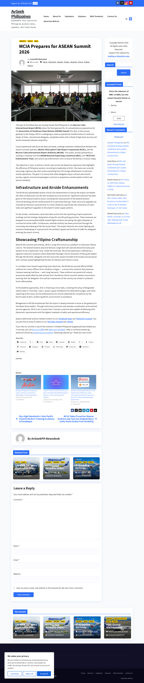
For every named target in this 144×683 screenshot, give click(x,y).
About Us (57, 16)
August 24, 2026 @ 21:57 (57, 631)
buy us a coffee (38, 329)
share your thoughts (56, 329)
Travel (23, 462)
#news (86, 62)
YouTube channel (55, 321)
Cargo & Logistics (120, 618)
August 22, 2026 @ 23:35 (118, 631)
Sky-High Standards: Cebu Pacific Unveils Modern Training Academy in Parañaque (37, 419)
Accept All (44, 674)
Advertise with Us (51, 21)
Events (30, 41)
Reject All (29, 674)
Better (114, 105)
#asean (60, 62)
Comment (18, 499)
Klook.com (118, 136)
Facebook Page (65, 318)
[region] (29, 665)
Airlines (56, 462)
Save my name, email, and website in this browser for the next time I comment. (49, 588)
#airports (52, 62)
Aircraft (49, 462)
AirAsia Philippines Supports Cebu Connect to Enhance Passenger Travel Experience (26, 392)
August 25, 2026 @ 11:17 (27, 631)
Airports (23, 41)
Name (17, 545)
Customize (15, 674)
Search (110, 64)
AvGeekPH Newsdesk (38, 59)
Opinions (82, 16)
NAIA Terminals (96, 16)
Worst (113, 112)
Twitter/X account (84, 318)
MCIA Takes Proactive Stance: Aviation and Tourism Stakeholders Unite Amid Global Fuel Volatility (76, 419)
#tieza (30, 65)
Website (17, 574)
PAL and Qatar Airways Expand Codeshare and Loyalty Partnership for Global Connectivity (118, 149)
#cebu (66, 62)
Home (46, 16)
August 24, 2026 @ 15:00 (88, 631)
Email (16, 560)
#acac (45, 62)
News (36, 41)
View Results (119, 124)
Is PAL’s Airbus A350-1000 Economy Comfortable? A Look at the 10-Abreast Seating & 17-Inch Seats (117, 201)
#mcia (80, 62)
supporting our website (43, 332)
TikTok (70, 321)
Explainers (69, 16)
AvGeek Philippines (20, 14)
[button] (126, 18)
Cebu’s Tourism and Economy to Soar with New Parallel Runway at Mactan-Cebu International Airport (55, 393)
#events (73, 62)
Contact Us (112, 16)
